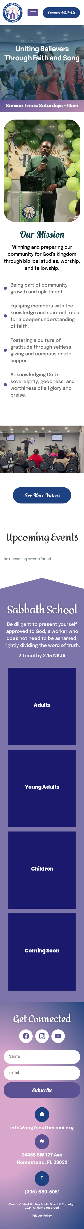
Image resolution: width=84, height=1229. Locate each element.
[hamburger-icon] (33, 12)
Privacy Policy (42, 1215)
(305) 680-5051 (42, 1192)
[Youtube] (58, 1036)
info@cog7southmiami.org (42, 1128)
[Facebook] (26, 1036)
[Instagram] (42, 1036)
